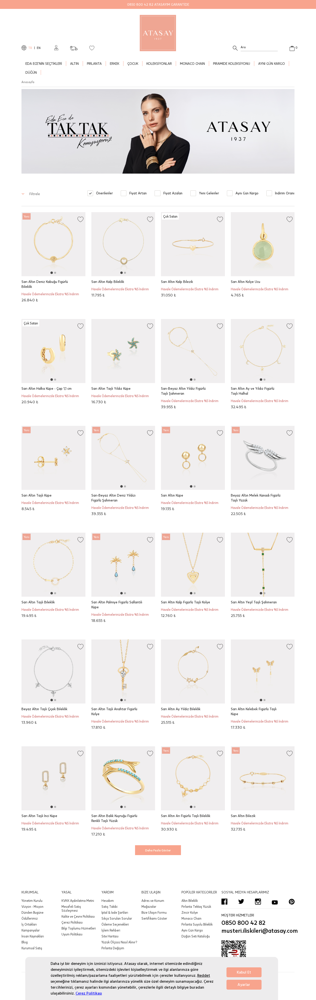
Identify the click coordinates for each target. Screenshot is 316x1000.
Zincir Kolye (189, 912)
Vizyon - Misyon (32, 907)
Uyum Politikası (71, 934)
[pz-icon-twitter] (241, 902)
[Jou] (158, 131)
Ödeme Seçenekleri (115, 924)
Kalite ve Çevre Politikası (78, 916)
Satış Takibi (109, 907)
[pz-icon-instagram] (258, 902)
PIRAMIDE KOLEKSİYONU (231, 63)
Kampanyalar (30, 930)
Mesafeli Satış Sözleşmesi (71, 908)
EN (38, 47)
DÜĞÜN (31, 72)
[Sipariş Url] (74, 46)
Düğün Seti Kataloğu (195, 936)
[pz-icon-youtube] (275, 902)
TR (30, 47)
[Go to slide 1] (51, 273)
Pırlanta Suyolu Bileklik (197, 924)
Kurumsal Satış (31, 948)
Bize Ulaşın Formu (154, 912)
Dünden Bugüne (32, 912)
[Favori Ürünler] (91, 47)
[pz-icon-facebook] (224, 902)
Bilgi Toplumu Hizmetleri (78, 928)
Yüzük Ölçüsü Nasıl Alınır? (119, 942)
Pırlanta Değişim (112, 948)
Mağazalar (148, 907)
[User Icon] (56, 47)
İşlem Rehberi (110, 930)
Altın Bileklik (189, 901)
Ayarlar (243, 984)
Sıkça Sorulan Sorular (116, 918)
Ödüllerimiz (29, 918)
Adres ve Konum (152, 901)
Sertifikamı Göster (154, 918)
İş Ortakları (29, 924)
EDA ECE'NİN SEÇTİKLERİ (43, 63)
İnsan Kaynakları (32, 936)
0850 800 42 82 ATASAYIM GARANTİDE (158, 4)
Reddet (203, 975)
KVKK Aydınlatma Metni (77, 901)
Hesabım (107, 901)
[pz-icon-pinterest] (292, 902)
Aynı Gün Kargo (192, 930)
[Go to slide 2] (55, 273)
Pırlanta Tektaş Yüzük (196, 907)
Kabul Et (244, 972)
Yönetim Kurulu (31, 901)
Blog (24, 942)
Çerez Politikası (89, 993)
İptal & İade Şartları (114, 912)
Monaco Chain (191, 918)
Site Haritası (109, 936)
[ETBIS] (258, 955)
